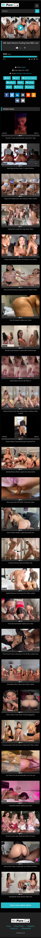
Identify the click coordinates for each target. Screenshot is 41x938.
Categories (31, 926)
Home (8, 926)
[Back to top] (35, 932)
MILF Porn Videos (30, 78)
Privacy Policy (19, 926)
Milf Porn (19, 87)
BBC (8, 78)
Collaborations (26, 928)
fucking (19, 73)
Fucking (30, 82)
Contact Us (14, 928)
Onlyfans (11, 82)
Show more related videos (20, 905)
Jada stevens (27, 73)
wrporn (23, 67)
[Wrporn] (17, 5)
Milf (10, 87)
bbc (21, 82)
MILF (16, 78)
